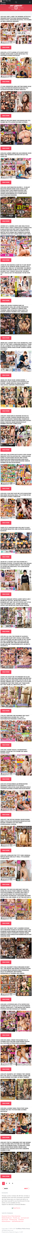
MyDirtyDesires (6, 1221)
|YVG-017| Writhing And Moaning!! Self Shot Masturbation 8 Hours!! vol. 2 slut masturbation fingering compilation (14, 717)
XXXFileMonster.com (17, 1221)
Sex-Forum (5, 1219)
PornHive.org (13, 1219)
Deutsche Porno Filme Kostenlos (11, 1216)
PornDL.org (16, 1217)
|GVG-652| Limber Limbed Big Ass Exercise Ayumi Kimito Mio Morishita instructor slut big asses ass (15, 155)
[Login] (30, 2)
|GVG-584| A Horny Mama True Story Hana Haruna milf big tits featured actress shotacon (14, 1110)
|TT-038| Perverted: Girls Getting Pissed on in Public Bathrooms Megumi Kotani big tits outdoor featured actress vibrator (15, 88)
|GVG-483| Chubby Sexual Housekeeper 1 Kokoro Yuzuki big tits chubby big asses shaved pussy (13, 751)
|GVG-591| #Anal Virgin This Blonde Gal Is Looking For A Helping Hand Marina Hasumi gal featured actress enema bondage (14, 1042)
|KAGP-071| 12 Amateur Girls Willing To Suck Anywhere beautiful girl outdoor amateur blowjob (15, 529)
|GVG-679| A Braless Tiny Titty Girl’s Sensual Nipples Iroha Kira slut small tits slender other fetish (15, 857)
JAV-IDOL (3, 4)
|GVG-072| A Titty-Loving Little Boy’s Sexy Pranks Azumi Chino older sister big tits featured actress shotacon (14, 54)
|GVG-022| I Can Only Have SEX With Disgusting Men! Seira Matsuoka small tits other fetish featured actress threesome (15, 495)
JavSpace (21, 1219)
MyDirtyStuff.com (7, 1217)
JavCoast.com (25, 1217)
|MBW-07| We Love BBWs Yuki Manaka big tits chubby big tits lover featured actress (15, 121)
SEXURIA (3, 2)
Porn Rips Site (7, 0)
